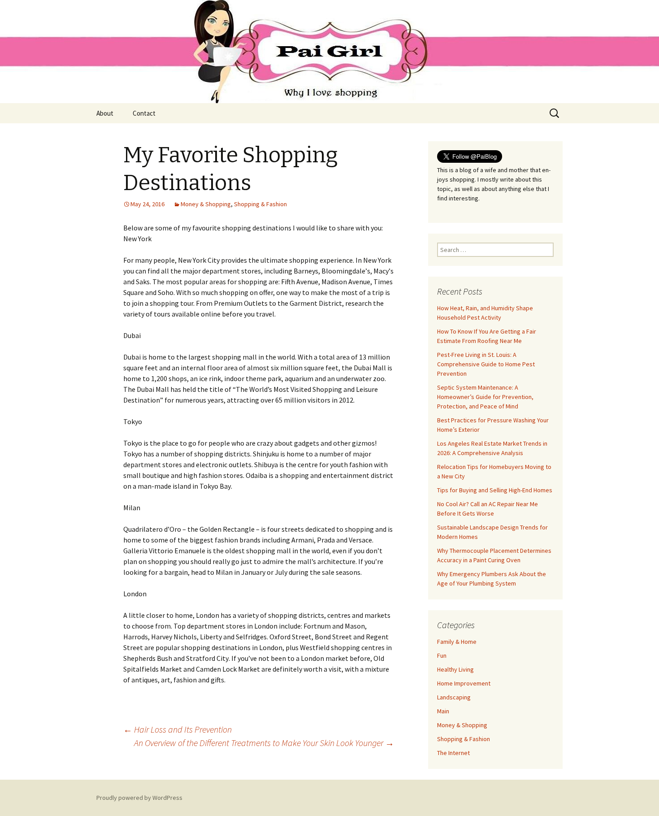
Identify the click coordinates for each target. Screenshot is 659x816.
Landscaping (454, 697)
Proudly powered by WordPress (139, 798)
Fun (442, 655)
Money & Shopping (206, 204)
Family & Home (457, 642)
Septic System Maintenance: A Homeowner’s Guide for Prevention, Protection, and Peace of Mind (485, 396)
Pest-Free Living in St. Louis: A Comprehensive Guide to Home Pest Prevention (486, 364)
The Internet (453, 753)
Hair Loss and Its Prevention (177, 729)
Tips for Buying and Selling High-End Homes (494, 490)
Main (443, 711)
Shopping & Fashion (260, 204)
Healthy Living (455, 669)
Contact (144, 113)
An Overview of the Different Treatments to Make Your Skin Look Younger (264, 742)
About (104, 113)
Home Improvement (463, 683)
